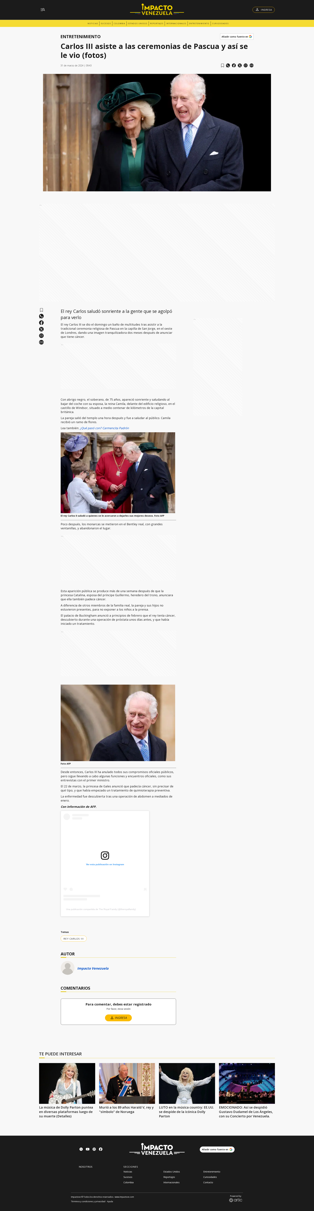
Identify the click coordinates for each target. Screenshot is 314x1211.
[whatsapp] (228, 65)
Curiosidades (220, 23)
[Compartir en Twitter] (240, 65)
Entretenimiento (199, 23)
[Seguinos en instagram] (94, 1149)
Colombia (119, 23)
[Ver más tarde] (222, 65)
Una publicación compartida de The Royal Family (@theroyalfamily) (101, 909)
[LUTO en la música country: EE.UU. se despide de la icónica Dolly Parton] (187, 1083)
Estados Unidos (137, 23)
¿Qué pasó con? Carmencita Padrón (104, 428)
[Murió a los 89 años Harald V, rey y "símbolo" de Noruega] (127, 1083)
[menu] (42, 10)
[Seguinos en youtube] (87, 1149)
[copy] (251, 65)
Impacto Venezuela (92, 968)
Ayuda (110, 1201)
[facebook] (234, 65)
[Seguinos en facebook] (101, 1149)
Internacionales (176, 23)
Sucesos (106, 23)
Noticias (93, 23)
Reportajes (156, 23)
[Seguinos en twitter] (81, 1149)
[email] (246, 65)
